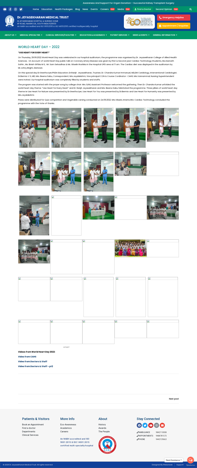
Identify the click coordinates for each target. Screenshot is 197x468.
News (85, 9)
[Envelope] (162, 425)
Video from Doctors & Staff (32, 361)
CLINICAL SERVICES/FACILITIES (61, 35)
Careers (107, 9)
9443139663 (161, 439)
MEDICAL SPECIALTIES (31, 35)
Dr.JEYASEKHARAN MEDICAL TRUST (43, 17)
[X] (21, 9)
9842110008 (161, 432)
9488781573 (161, 436)
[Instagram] (15, 9)
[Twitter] (145, 425)
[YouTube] (5, 9)
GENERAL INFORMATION (165, 35)
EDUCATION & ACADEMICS (93, 35)
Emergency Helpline (173, 17)
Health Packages (64, 9)
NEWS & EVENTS (141, 35)
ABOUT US (11, 35)
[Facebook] (10, 9)
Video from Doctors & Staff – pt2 (35, 366)
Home (36, 9)
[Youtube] (150, 425)
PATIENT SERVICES (120, 35)
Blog (77, 9)
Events (94, 9)
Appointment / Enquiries (175, 25)
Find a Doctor (144, 9)
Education (47, 9)
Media (123, 9)
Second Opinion (166, 9)
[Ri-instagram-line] (156, 425)
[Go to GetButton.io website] (190, 465)
